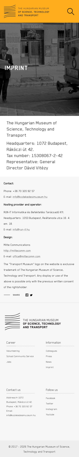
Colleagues (51, 350)
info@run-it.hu (21, 229)
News (49, 361)
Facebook (50, 398)
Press (49, 356)
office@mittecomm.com (26, 256)
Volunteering (13, 350)
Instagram (51, 409)
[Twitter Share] (31, 295)
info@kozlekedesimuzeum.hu (30, 196)
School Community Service (20, 356)
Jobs (9, 361)
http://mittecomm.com (17, 250)
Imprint (50, 367)
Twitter (49, 403)
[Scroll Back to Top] (73, 452)
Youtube (50, 414)
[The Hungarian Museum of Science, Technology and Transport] (32, 321)
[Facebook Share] (27, 295)
